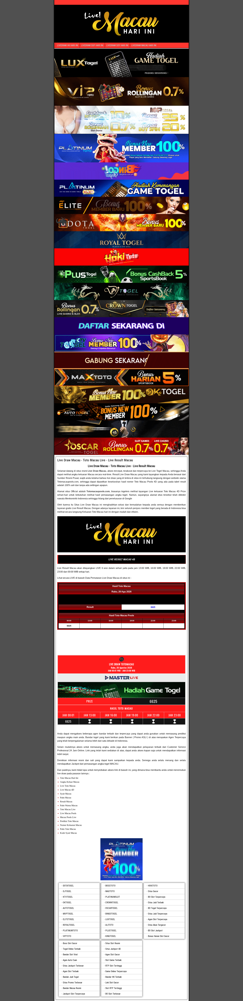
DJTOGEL (67, 891)
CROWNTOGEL (111, 902)
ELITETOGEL (68, 919)
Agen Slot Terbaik (71, 971)
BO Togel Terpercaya (157, 908)
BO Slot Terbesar (113, 993)
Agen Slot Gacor (112, 954)
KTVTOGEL (68, 897)
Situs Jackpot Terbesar (73, 965)
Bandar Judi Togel (71, 977)
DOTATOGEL (68, 885)
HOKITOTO (153, 885)
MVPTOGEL (68, 913)
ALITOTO (109, 925)
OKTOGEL (67, 902)
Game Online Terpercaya (116, 971)
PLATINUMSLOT (112, 897)
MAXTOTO (110, 891)
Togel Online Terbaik (72, 949)
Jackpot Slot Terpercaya (74, 993)
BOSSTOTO (110, 885)
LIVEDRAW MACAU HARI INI (143, 45)
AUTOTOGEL (68, 908)
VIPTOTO (67, 936)
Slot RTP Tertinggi (113, 988)
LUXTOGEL (110, 919)
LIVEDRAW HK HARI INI (67, 45)
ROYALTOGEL (69, 925)
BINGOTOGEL (111, 913)
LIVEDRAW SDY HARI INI (117, 45)
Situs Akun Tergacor (157, 925)
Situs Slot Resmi (112, 943)
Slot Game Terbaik (113, 960)
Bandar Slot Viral (70, 954)
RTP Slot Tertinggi (113, 965)
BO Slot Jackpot (155, 930)
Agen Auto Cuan (70, 960)
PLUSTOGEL (110, 930)
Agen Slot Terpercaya (157, 919)
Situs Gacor (153, 891)
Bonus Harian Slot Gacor (158, 936)
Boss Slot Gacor (70, 943)
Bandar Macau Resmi (72, 988)
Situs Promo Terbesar (72, 982)
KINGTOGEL (110, 936)
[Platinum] (121, 859)
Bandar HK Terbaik (113, 977)
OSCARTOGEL (111, 908)
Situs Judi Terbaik (156, 902)
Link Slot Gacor (112, 982)
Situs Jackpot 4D (113, 949)
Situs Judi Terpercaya (157, 913)
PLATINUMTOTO (70, 930)
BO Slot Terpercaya (156, 897)
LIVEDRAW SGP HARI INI (92, 45)
